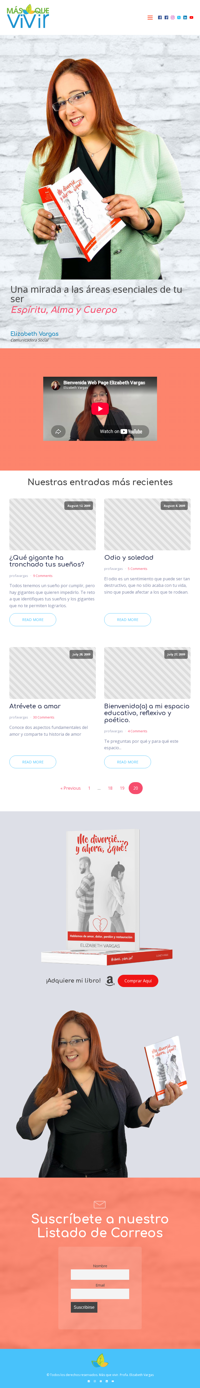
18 (110, 788)
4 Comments (137, 731)
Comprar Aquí (138, 981)
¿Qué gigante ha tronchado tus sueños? (46, 561)
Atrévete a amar (35, 706)
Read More (32, 619)
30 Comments (43, 717)
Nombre (100, 1265)
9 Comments (43, 575)
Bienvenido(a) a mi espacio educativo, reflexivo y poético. (147, 713)
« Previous (70, 788)
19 (122, 788)
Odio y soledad (129, 558)
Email (100, 1285)
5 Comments (137, 568)
